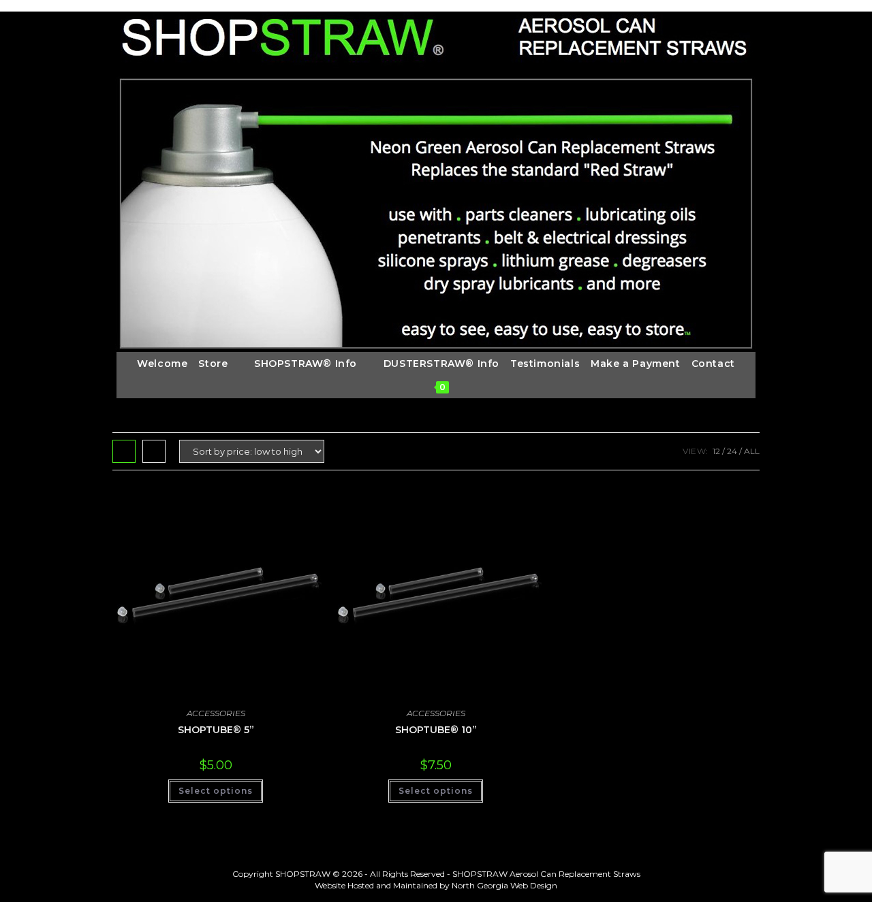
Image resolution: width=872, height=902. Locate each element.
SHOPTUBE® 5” (216, 730)
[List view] (154, 451)
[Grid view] (124, 451)
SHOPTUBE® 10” (436, 730)
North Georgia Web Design (504, 885)
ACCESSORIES (216, 713)
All (752, 451)
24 (732, 451)
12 (716, 451)
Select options (215, 791)
